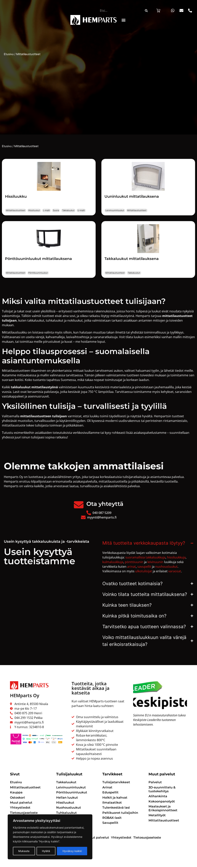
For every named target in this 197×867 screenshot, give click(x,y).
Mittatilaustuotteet (15, 210)
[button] (123, 20)
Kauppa (16, 792)
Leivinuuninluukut (114, 210)
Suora (56, 210)
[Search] (146, 10)
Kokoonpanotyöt (162, 801)
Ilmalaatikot (112, 802)
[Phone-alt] (190, 10)
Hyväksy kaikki (72, 851)
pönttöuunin (134, 562)
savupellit (144, 566)
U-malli (81, 210)
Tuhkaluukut (66, 813)
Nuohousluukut (68, 807)
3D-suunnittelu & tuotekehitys (162, 789)
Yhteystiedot (20, 807)
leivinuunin (155, 562)
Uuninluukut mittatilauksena (131, 196)
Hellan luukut (67, 797)
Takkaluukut (68, 210)
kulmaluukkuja (112, 562)
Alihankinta (158, 796)
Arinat (107, 787)
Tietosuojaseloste (24, 813)
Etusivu (9, 54)
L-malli (46, 210)
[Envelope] (181, 10)
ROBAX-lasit (112, 818)
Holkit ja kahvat (114, 797)
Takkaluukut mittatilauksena (131, 258)
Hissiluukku (16, 196)
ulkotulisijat (143, 571)
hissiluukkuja (176, 557)
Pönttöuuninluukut (38, 272)
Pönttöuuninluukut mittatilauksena (38, 258)
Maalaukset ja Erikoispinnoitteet (163, 808)
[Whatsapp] (173, 10)
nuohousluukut (166, 566)
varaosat (174, 571)
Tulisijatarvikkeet (116, 782)
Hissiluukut (34, 210)
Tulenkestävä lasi (116, 807)
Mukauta (23, 851)
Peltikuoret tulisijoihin (120, 813)
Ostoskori (17, 797)
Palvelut (155, 782)
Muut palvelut (21, 802)
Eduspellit (110, 792)
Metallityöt (157, 815)
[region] (50, 836)
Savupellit (110, 823)
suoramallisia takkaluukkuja (145, 557)
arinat (131, 566)
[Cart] (158, 10)
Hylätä (46, 851)
